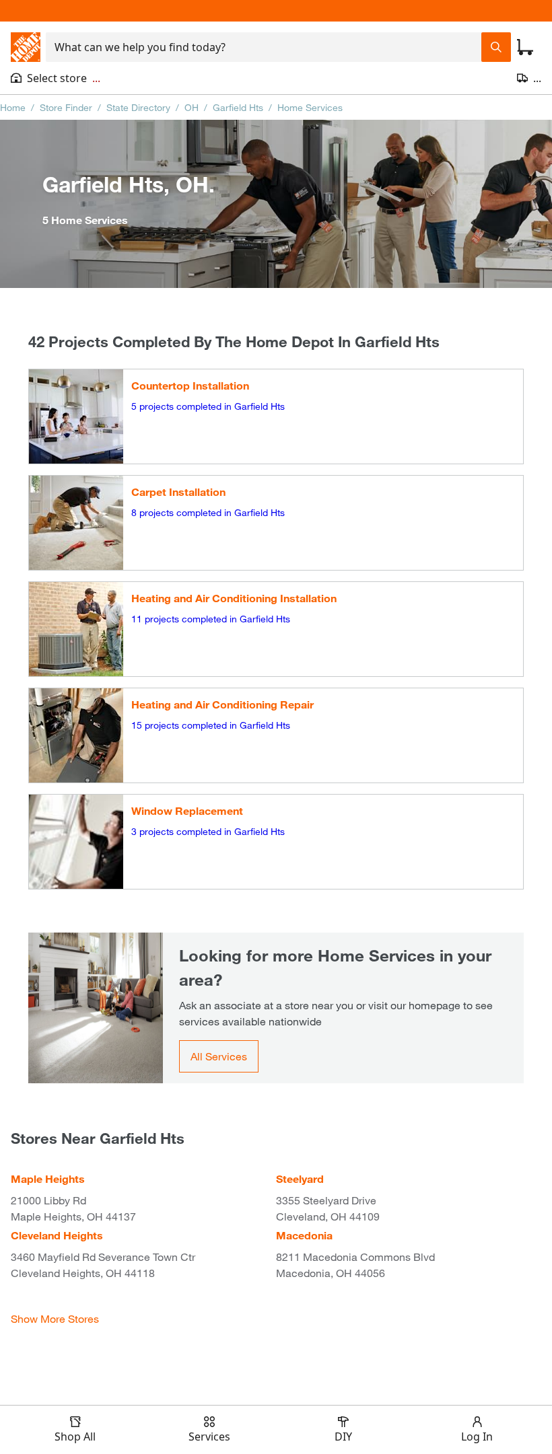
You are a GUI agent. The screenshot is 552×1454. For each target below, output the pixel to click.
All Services (219, 1056)
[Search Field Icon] (496, 47)
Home (13, 107)
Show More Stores (55, 1318)
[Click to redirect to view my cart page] (525, 47)
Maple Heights (48, 1178)
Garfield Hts (238, 107)
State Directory (138, 107)
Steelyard (300, 1178)
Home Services (310, 107)
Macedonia (304, 1235)
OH (191, 107)
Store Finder (66, 107)
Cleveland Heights (57, 1235)
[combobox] (263, 47)
